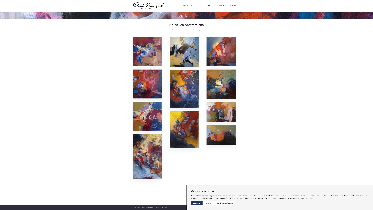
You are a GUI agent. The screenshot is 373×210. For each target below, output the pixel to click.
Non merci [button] (207, 203)
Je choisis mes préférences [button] (224, 203)
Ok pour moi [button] (197, 203)
